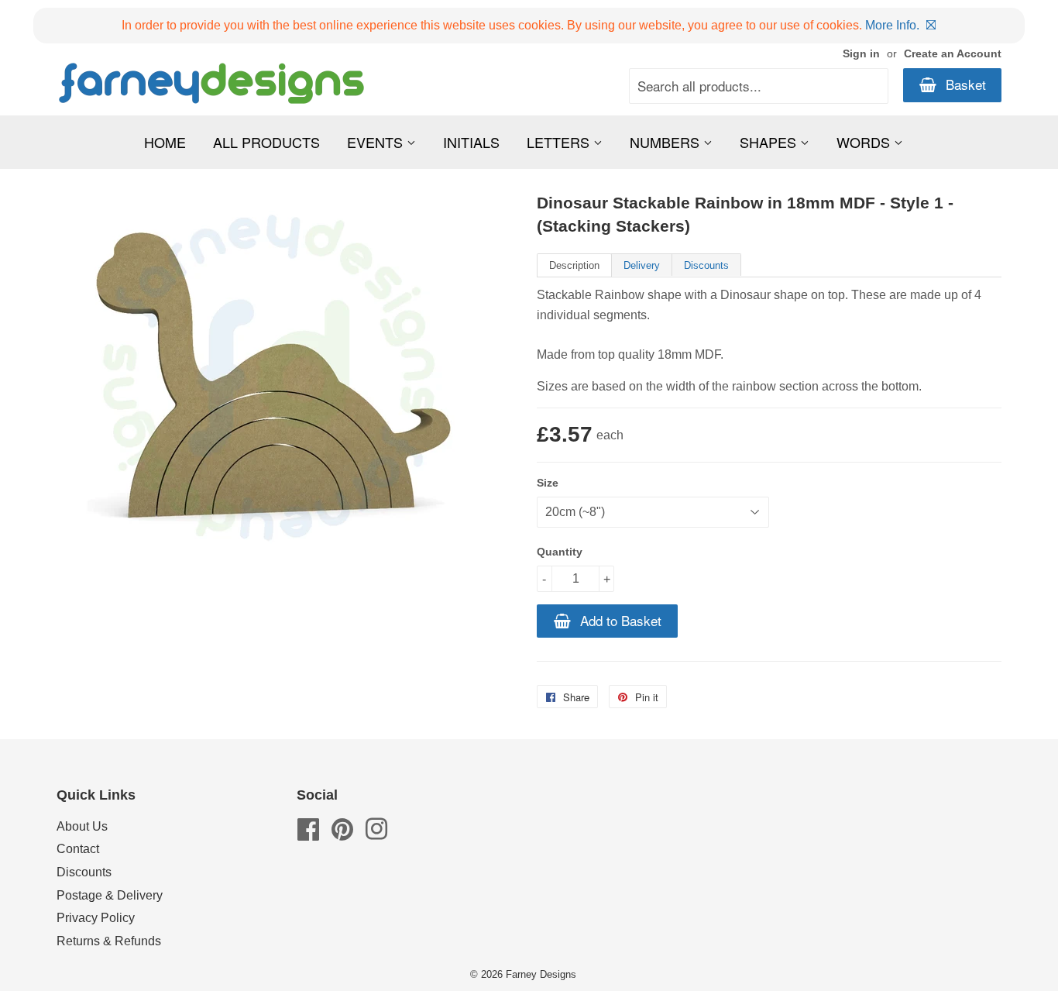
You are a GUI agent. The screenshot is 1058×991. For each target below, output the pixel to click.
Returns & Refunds (109, 941)
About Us (82, 826)
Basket (964, 84)
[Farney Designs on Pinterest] (342, 834)
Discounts (706, 265)
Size (547, 483)
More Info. (892, 25)
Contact (78, 848)
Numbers (666, 142)
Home (165, 142)
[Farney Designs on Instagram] (376, 834)
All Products (266, 142)
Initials (471, 142)
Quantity (559, 551)
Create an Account (952, 54)
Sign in (861, 54)
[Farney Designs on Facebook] (308, 834)
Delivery (641, 265)
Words (865, 142)
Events (377, 142)
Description (574, 265)
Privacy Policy (96, 917)
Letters (560, 142)
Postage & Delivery (110, 895)
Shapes (770, 142)
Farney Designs (541, 974)
